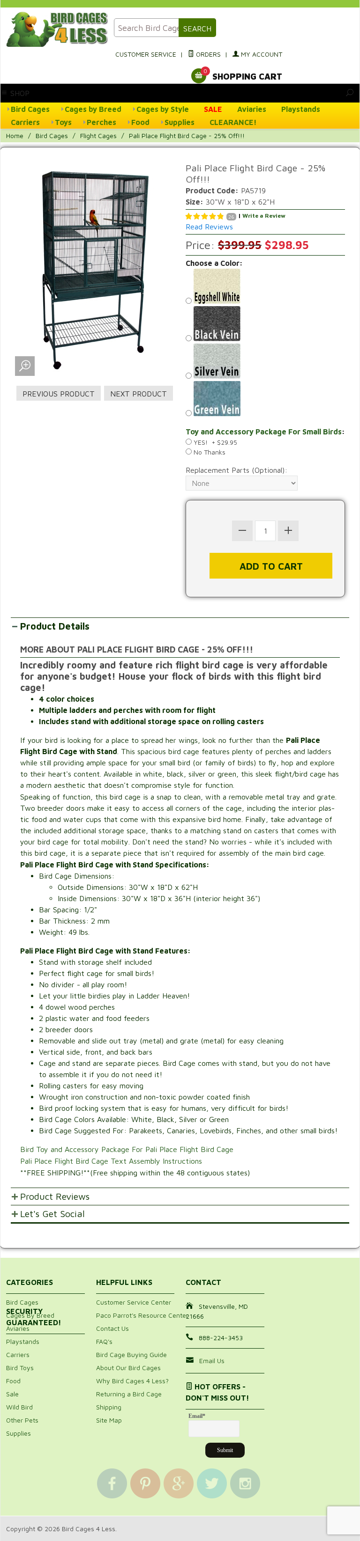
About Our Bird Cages (128, 1368)
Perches (101, 122)
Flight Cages (98, 135)
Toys (63, 122)
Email (196, 1416)
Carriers (25, 122)
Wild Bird (19, 1407)
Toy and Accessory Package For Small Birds (264, 431)
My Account (260, 54)
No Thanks (208, 452)
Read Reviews (209, 226)
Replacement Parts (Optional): (236, 470)
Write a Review (263, 215)
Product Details (55, 626)
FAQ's (104, 1341)
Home (14, 135)
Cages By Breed (30, 1315)
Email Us (212, 1361)
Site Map (109, 1420)
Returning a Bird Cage (129, 1394)
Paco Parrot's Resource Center (142, 1315)
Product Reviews (55, 1196)
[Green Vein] (265, 399)
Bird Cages (30, 109)
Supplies (180, 122)
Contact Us (112, 1328)
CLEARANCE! (233, 122)
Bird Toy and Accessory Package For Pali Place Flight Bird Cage (128, 1149)
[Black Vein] (265, 325)
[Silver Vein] (265, 362)
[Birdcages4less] (54, 29)
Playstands (300, 109)
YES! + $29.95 (214, 442)
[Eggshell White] (265, 287)
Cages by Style (162, 109)
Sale (12, 1394)
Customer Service (145, 54)
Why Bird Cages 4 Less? (132, 1381)
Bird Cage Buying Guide (131, 1354)
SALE (213, 109)
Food (140, 122)
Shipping (108, 1407)
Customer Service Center (133, 1302)
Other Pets (22, 1420)
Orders (207, 54)
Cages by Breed (93, 109)
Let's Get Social (52, 1213)
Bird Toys (20, 1368)
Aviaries (251, 109)
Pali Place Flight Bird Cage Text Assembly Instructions (111, 1161)
